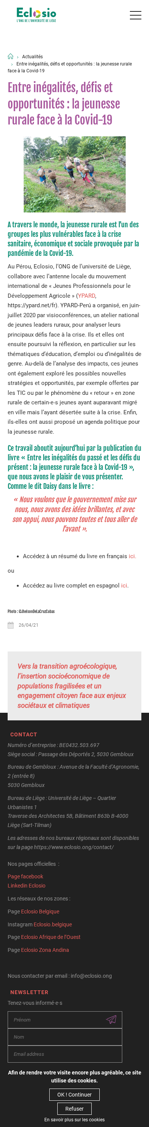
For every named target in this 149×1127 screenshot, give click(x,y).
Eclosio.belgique (53, 924)
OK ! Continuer (74, 1095)
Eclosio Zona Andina (45, 950)
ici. (132, 556)
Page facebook (25, 876)
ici (124, 585)
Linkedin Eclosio (26, 886)
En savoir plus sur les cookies (74, 1119)
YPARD (86, 295)
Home (10, 56)
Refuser (74, 1109)
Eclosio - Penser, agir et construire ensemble (36, 15)
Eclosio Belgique (40, 911)
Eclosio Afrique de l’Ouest (51, 937)
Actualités (32, 56)
